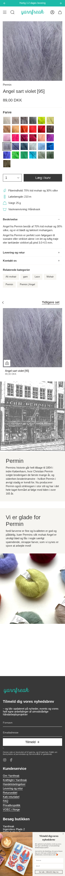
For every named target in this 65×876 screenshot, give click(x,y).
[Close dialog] (63, 834)
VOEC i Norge (11, 809)
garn (25, 276)
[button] (12, 12)
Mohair (50, 276)
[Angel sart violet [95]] (32, 337)
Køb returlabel (11, 796)
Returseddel (10, 792)
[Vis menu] (4, 12)
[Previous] (4, 3)
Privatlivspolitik (11, 805)
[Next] (60, 3)
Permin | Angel (27, 284)
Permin (7, 84)
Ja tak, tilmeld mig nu (48, 872)
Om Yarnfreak (11, 775)
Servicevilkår (34, 754)
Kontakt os (10, 260)
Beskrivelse (10, 219)
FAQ (5, 801)
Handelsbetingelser (14, 784)
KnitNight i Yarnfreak (15, 780)
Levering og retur (14, 252)
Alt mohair (11, 276)
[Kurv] (60, 12)
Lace (37, 276)
